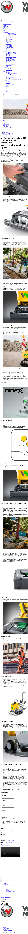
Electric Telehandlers (10, 61)
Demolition (9, 45)
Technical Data (6, 124)
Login (4, 883)
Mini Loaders (8, 44)
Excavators (9, 39)
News (7, 85)
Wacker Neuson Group (8, 885)
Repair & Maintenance (10, 74)
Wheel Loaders (9, 40)
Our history (8, 83)
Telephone (4, 810)
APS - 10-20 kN (6, 134)
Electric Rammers (9, 55)
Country (3, 805)
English (5, 30)
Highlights (5, 123)
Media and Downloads (8, 127)
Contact (4, 25)
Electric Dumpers (9, 62)
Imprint (4, 927)
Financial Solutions (10, 77)
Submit (3, 823)
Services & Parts (7, 72)
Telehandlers (8, 41)
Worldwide (5, 26)
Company (4, 800)
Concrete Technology (11, 34)
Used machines (6, 71)
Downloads (8, 88)
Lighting (7, 48)
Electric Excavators (10, 59)
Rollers (7, 38)
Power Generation (9, 46)
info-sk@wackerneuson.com (6, 897)
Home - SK (5, 129)
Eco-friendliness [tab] (8, 384)
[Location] (1, 904)
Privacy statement (6, 928)
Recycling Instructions (7, 930)
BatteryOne (8, 66)
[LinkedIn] (7, 904)
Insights (7, 86)
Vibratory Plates (10, 36)
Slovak (8, 30)
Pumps (8, 49)
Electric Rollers (9, 58)
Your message (5, 817)
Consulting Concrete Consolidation (14, 79)
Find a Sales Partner (5, 120)
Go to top (2, 924)
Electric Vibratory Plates (11, 57)
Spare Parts (8, 75)
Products (6, 32)
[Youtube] (5, 904)
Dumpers (9, 42)
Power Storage (10, 47)
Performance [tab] (14, 384)
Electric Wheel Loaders (10, 60)
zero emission (7, 51)
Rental (5, 67)
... (3, 131)
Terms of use (5, 929)
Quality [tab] (22, 384)
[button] (7, 28)
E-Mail (3, 808)
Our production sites (10, 84)
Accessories (5, 126)
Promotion (8, 87)
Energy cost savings (10, 65)
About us (6, 80)
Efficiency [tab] (3, 384)
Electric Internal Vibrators (11, 53)
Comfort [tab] (19, 384)
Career (4, 27)
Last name (4, 797)
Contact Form (3, 899)
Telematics (9, 78)
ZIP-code (4, 803)
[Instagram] (3, 904)
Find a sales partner (7, 24)
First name (4, 795)
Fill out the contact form (7, 842)
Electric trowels (9, 54)
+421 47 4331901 (10, 840)
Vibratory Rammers (11, 35)
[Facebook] (4, 904)
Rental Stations (9, 70)
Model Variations (6, 125)
